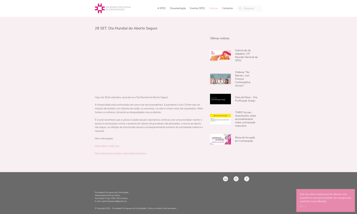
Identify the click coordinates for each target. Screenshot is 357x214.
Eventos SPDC (197, 8)
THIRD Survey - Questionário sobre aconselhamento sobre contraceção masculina (245, 119)
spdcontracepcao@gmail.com (114, 201)
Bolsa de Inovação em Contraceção (245, 139)
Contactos (227, 8)
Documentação (178, 8)
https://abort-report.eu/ (107, 146)
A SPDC (161, 8)
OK (301, 206)
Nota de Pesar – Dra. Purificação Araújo (246, 99)
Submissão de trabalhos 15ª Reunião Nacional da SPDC (246, 55)
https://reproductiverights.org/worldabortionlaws (120, 153)
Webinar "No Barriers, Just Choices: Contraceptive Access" (242, 78)
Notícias (213, 8)
